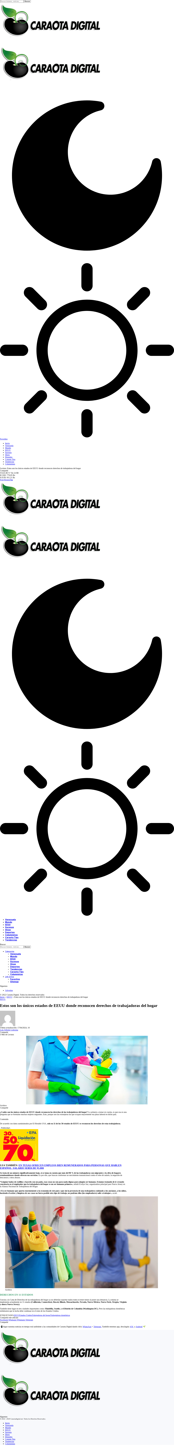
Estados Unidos (25, 1315)
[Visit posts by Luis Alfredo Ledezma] (7, 1025)
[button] (6, 480)
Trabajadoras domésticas (60, 1315)
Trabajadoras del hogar (41, 1315)
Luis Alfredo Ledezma (9, 1030)
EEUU (9, 997)
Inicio (2, 997)
